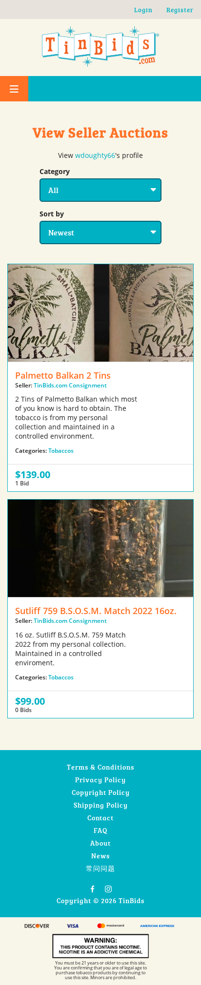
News (100, 855)
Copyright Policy (101, 792)
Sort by (52, 213)
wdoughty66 (95, 155)
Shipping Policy (101, 805)
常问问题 (100, 868)
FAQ (100, 830)
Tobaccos (61, 450)
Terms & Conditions (100, 767)
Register (180, 9)
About (100, 843)
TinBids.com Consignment (70, 385)
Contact (100, 817)
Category (55, 171)
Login (143, 9)
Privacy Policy (100, 779)
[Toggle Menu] (14, 88)
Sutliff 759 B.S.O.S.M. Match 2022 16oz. (96, 611)
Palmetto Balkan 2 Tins (63, 375)
